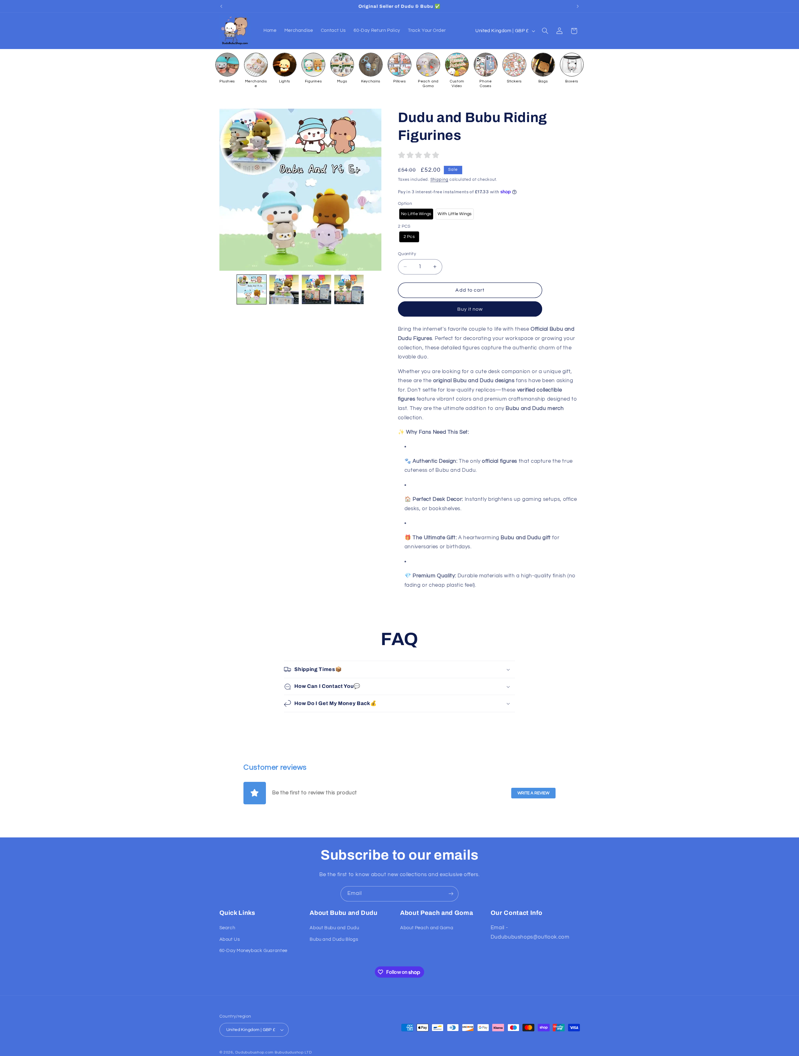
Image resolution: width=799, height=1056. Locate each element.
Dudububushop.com (254, 1052)
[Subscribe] (451, 893)
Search (227, 928)
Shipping (439, 180)
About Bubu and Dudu (334, 928)
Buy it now (470, 309)
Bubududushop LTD (293, 1052)
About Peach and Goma (426, 928)
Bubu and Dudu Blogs (334, 939)
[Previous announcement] (221, 6)
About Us (229, 939)
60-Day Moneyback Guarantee (253, 950)
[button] (545, 31)
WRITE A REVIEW (533, 793)
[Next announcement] (578, 6)
